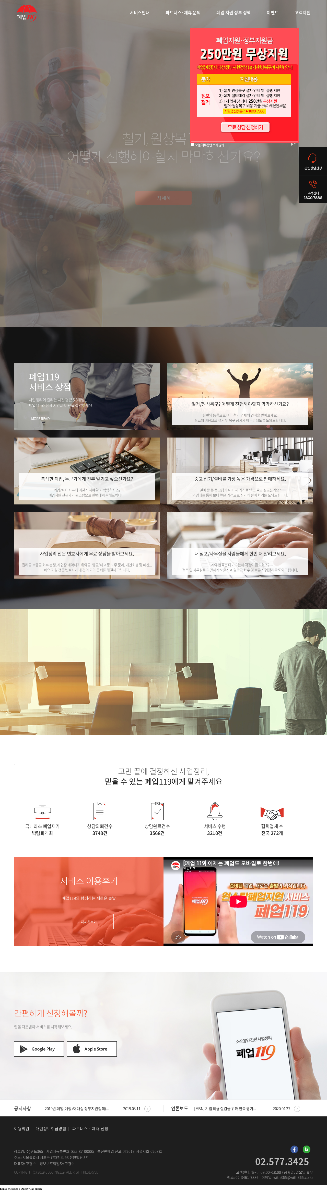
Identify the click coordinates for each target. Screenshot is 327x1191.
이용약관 (21, 1128)
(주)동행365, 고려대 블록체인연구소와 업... (92, 1108)
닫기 (293, 144)
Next (152, 1107)
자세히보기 (89, 921)
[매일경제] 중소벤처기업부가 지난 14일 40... (242, 1108)
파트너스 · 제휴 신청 (90, 1128)
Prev (144, 1107)
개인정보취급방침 (51, 1128)
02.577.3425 (282, 1161)
